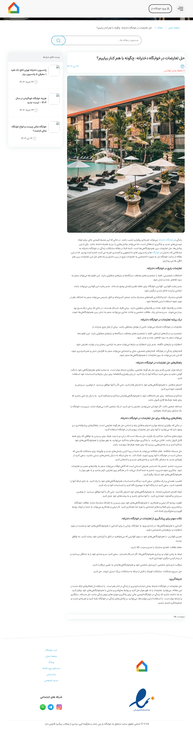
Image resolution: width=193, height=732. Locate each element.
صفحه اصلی (173, 28)
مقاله (160, 28)
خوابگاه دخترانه (165, 240)
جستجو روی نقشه (51, 668)
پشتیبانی (51, 674)
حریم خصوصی (51, 680)
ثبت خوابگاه (51, 650)
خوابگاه (155, 252)
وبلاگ (51, 662)
